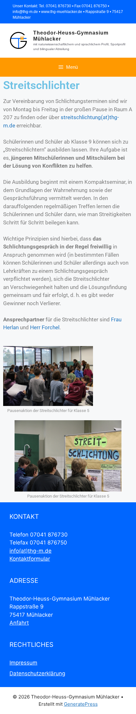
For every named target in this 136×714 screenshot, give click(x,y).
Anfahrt (19, 623)
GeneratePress (81, 704)
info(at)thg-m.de (30, 551)
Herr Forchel (44, 327)
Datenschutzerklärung (37, 673)
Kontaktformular (29, 559)
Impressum (23, 662)
